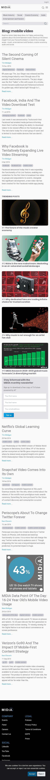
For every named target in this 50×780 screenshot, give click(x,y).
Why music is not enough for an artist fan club (23, 336)
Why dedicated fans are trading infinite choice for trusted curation (24, 300)
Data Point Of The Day (10, 615)
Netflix (16, 442)
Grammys (6, 485)
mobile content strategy (36, 528)
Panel (4, 725)
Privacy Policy (31, 725)
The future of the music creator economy (20, 229)
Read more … (7, 91)
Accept (32, 774)
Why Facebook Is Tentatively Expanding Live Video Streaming (22, 150)
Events (5, 720)
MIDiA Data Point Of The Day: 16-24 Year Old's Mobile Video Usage (25, 600)
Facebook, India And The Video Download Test (21, 102)
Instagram (15, 485)
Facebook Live (16, 165)
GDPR (27, 734)
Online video (25, 442)
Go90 (11, 662)
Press (27, 739)
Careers (5, 729)
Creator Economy (31, 15)
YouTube (5, 751)
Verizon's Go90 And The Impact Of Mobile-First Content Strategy (20, 647)
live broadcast (8, 528)
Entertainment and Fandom (13, 19)
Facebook (20, 69)
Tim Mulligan (6, 63)
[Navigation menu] (46, 7)
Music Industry (8, 15)
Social (19, 15)
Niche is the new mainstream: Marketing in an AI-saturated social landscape (25, 265)
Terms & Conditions (33, 729)
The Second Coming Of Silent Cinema (20, 56)
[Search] (43, 8)
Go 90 (5, 662)
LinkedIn (5, 746)
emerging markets (9, 115)
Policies (28, 720)
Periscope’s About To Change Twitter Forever (24, 515)
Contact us (6, 734)
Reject (41, 774)
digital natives (25, 615)
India (28, 115)
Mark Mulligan (7, 608)
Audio (43, 15)
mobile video (27, 165)
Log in (46, 2)
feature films (30, 69)
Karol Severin (7, 521)
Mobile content (27, 485)
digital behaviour (8, 69)
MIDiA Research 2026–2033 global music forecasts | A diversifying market (25, 372)
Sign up (9, 415)
